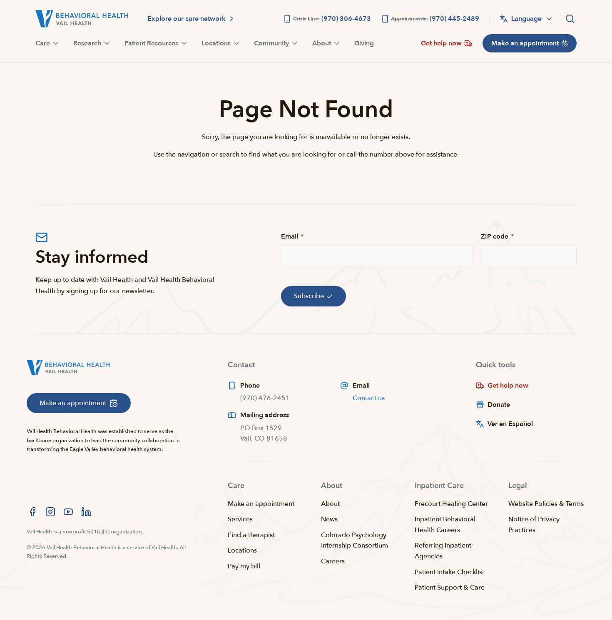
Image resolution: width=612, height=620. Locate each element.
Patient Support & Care (450, 587)
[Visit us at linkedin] (86, 512)
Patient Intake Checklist (449, 572)
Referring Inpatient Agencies (443, 551)
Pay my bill (244, 566)
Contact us (369, 398)
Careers (333, 561)
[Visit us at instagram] (50, 512)
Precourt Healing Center (451, 503)
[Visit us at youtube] (68, 512)
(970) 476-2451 (265, 398)
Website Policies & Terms (546, 503)
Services (240, 519)
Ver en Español (510, 423)
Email (292, 236)
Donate (499, 404)
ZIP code (497, 236)
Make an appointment (261, 503)
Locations (242, 550)
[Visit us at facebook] (32, 512)
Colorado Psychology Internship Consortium (354, 540)
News (329, 519)
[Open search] (570, 18)
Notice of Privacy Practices (534, 525)
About (330, 503)
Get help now (508, 385)
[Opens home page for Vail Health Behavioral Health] (81, 18)
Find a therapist (251, 535)
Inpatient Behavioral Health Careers (445, 525)
